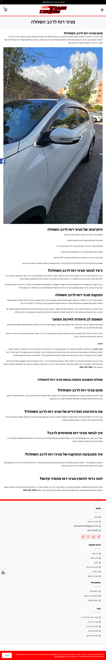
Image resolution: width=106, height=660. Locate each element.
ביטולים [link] (95, 572)
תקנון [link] (96, 562)
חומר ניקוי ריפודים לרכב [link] (89, 617)
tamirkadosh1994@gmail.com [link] (86, 526)
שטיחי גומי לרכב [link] (92, 626)
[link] (5, 10)
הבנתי (7, 655)
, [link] (98, 349)
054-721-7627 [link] (86, 367)
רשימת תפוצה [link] (93, 600)
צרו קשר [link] (95, 553)
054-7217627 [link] (92, 531)
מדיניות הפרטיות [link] (92, 567)
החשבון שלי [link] (94, 591)
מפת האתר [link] (94, 558)
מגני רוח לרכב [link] (93, 622)
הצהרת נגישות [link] (93, 521)
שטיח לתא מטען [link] (92, 636)
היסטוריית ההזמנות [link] (91, 596)
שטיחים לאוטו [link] (93, 631)
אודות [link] (96, 517)
